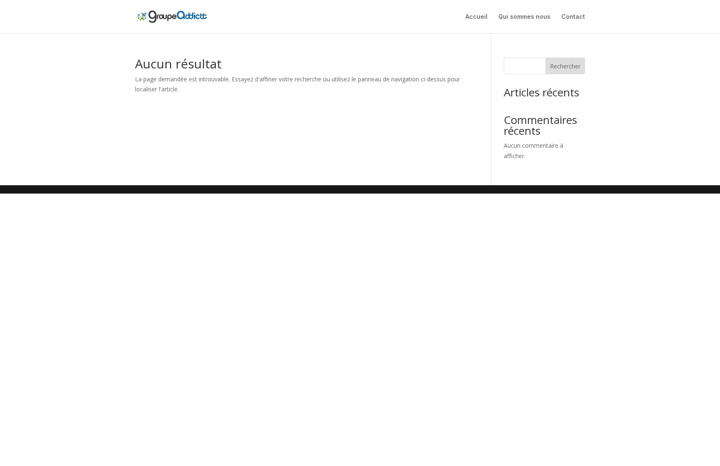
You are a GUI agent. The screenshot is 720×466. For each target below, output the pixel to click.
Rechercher (565, 66)
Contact (573, 17)
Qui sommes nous (524, 17)
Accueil (476, 17)
